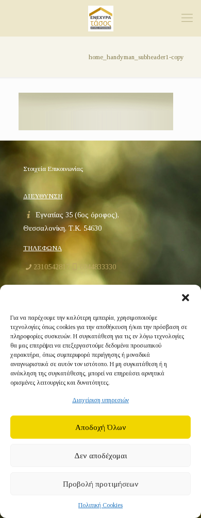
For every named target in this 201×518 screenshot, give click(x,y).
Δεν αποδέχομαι (100, 456)
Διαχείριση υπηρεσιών (100, 400)
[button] (185, 297)
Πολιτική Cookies (100, 505)
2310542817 (52, 267)
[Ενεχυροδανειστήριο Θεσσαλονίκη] (100, 18)
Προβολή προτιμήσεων (101, 484)
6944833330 (98, 267)
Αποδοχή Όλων (100, 427)
